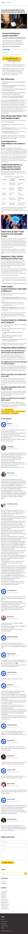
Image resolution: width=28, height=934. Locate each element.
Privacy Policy (3, 923)
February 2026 (4, 900)
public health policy (6, 413)
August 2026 (4, 891)
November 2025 (5, 905)
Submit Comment (7, 862)
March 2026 (4, 899)
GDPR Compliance (4, 925)
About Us (3, 919)
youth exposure (14, 413)
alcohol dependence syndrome (8, 411)
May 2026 (3, 896)
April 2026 (3, 897)
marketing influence (20, 411)
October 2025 (4, 907)
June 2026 (3, 894)
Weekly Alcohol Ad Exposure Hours (11, 46)
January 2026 (4, 902)
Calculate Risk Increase (12, 58)
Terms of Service (4, 921)
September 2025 (5, 908)
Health (3, 882)
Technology (4, 883)
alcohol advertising (9, 409)
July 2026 (3, 893)
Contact (2, 927)
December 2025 (5, 904)
